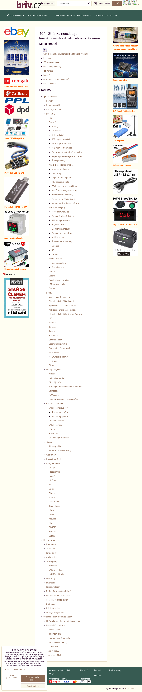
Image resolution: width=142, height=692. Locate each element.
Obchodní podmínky (52, 66)
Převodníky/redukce (60, 211)
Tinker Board (54, 505)
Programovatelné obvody (62, 233)
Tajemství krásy (55, 633)
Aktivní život (54, 629)
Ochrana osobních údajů (59, 670)
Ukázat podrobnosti (11, 676)
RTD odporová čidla (60, 181)
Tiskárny (49, 442)
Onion (51, 488)
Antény (55, 126)
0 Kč (117, 3)
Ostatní (55, 254)
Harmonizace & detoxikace (61, 638)
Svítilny (52, 322)
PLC (50, 117)
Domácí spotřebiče (54, 459)
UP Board (53, 480)
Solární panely (58, 267)
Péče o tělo (54, 352)
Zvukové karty (52, 557)
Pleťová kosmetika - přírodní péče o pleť (63, 621)
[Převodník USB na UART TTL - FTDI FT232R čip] (16, 169)
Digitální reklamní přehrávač (58, 591)
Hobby (49, 292)
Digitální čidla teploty (61, 177)
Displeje (55, 245)
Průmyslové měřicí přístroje (64, 198)
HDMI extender (53, 608)
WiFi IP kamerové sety (58, 407)
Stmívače (53, 122)
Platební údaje (52, 62)
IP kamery (53, 429)
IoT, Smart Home (59, 224)
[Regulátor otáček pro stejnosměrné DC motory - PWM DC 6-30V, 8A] (125, 221)
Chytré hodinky (55, 339)
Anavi (51, 514)
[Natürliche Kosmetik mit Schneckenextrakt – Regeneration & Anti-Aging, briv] (16, 36)
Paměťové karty (53, 586)
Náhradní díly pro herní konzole (63, 309)
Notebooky (51, 544)
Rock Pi (52, 497)
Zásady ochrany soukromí (14, 669)
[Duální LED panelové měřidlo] (16, 234)
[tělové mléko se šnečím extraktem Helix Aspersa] (16, 74)
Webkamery (51, 454)
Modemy (53, 565)
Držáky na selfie (56, 395)
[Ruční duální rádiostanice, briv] (125, 107)
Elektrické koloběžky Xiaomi (61, 301)
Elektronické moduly (61, 228)
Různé (51, 365)
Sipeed (52, 523)
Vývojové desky (53, 463)
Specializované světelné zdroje (62, 305)
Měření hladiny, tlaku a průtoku (65, 203)
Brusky (55, 360)
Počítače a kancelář (38, 15)
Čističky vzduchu (53, 109)
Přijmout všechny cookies (33, 678)
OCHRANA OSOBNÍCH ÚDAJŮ (56, 79)
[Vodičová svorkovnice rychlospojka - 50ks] (125, 162)
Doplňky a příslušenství (59, 437)
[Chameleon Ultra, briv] (125, 76)
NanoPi (52, 476)
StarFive (52, 531)
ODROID (52, 527)
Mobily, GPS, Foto (53, 369)
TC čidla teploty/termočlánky (64, 186)
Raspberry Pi (54, 471)
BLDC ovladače (58, 135)
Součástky (50, 113)
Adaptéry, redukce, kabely (57, 599)
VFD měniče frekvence (62, 147)
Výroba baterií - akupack (59, 297)
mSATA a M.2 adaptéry (58, 574)
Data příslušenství (56, 378)
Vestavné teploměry (60, 169)
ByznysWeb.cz (131, 688)
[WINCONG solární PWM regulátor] (16, 135)
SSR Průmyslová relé (61, 220)
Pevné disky (51, 552)
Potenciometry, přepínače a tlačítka (67, 152)
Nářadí (52, 373)
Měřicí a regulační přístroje (61, 164)
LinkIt (51, 510)
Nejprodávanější (53, 105)
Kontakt (49, 70)
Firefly (52, 493)
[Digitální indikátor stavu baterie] (125, 255)
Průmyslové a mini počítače (58, 595)
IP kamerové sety (56, 420)
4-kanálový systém (60, 412)
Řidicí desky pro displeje (62, 241)
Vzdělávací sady (58, 237)
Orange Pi (53, 467)
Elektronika (16, 15)
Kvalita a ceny (49, 83)
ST (50, 484)
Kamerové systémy (54, 403)
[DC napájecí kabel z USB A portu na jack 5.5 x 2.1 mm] (125, 193)
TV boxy (52, 326)
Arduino (52, 518)
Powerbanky (54, 335)
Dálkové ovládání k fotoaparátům (63, 399)
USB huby (50, 603)
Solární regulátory (59, 262)
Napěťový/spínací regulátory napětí (67, 156)
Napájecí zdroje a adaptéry (60, 280)
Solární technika (56, 258)
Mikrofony (50, 578)
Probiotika (53, 646)
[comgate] (16, 83)
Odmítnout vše (33, 686)
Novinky (49, 100)
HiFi (51, 318)
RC (53, 250)
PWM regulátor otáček (61, 143)
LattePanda (54, 501)
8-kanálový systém (60, 416)
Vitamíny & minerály (58, 642)
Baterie (52, 275)
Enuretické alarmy (60, 356)
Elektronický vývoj (57, 207)
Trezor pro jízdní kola (106, 15)
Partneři (46, 75)
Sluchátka (50, 582)
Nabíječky (53, 271)
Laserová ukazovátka (58, 343)
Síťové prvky (51, 561)
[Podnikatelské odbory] (16, 316)
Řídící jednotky (58, 160)
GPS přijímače (55, 382)
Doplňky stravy (52, 650)
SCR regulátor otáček (61, 139)
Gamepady (53, 390)
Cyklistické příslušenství (59, 348)
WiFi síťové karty (56, 569)
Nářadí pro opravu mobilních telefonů (65, 386)
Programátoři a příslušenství (64, 216)
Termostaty (56, 173)
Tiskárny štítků (55, 446)
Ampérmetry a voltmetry (62, 194)
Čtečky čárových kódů (55, 612)
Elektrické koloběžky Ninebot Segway (65, 314)
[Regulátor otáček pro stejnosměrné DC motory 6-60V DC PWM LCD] (16, 265)
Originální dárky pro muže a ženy (71, 15)
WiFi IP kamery (55, 424)
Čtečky (52, 288)
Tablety (52, 331)
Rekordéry (53, 433)
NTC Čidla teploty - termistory (64, 190)
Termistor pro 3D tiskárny (60, 450)
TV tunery (50, 548)
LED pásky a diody (57, 284)
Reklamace (48, 58)
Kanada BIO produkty (55, 625)
